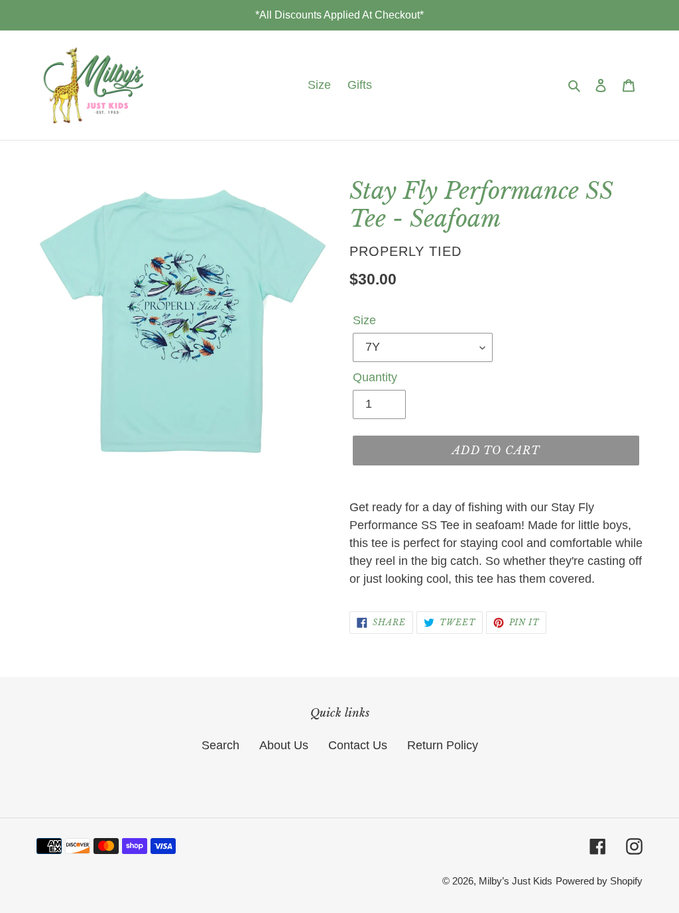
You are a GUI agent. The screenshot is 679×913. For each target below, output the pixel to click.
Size (364, 320)
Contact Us (357, 745)
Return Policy (442, 745)
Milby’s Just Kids (515, 880)
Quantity (375, 377)
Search (220, 745)
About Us (283, 745)
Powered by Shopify (599, 880)
